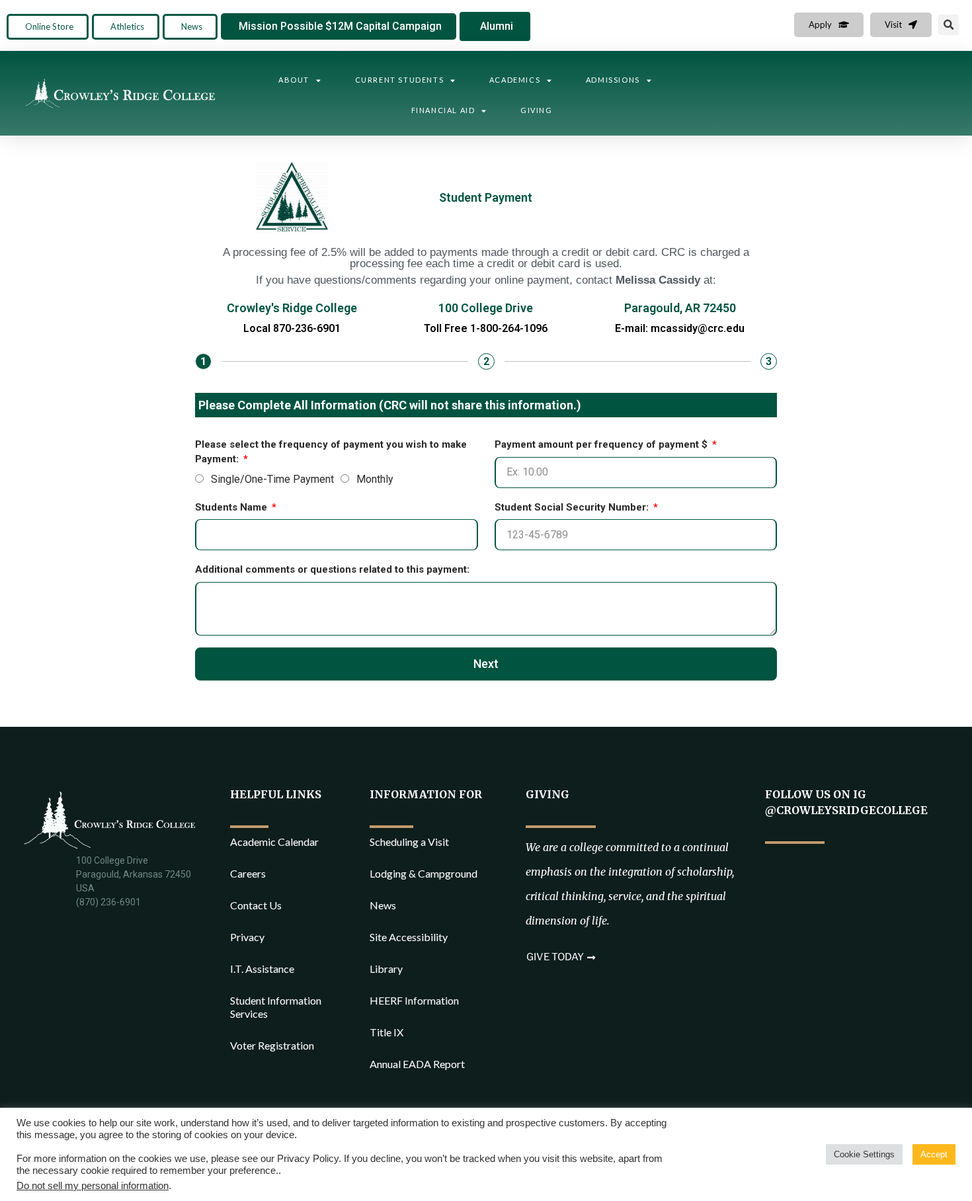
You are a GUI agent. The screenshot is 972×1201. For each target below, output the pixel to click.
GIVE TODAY (555, 957)
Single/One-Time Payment (272, 479)
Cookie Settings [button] (864, 1154)
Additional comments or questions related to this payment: (332, 569)
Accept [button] (934, 1154)
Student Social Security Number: (573, 507)
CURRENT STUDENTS (399, 79)
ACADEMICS (514, 79)
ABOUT (293, 79)
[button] (948, 25)
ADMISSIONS (613, 79)
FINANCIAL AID (443, 110)
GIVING (536, 110)
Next (486, 664)
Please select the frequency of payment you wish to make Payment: (331, 451)
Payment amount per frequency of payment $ (602, 444)
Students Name (232, 507)
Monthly (374, 479)
